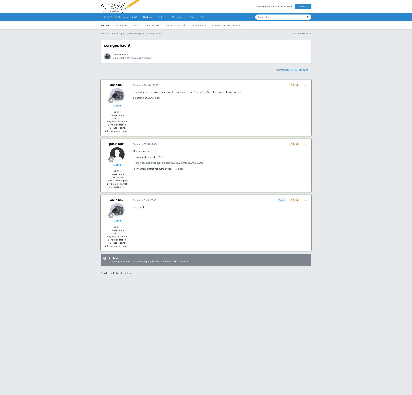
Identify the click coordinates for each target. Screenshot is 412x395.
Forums (105, 25)
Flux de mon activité (175, 25)
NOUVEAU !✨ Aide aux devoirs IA (120, 17)
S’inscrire (303, 6)
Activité (162, 17)
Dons (203, 17)
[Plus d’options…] (305, 85)
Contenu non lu (198, 25)
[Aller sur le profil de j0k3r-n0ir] (117, 154)
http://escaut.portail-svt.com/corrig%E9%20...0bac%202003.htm (169, 162)
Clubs (192, 17)
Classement (178, 17)
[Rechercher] (307, 17)
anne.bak (122, 54)
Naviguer (148, 17)
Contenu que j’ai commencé (226, 25)
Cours (136, 25)
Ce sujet (296, 17)
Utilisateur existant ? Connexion (273, 6)
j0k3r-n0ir (116, 144)
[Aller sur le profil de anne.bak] (107, 56)
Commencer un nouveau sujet (292, 69)
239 (118, 171)
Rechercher (121, 25)
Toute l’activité (152, 25)
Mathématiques (144, 58)
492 (118, 112)
